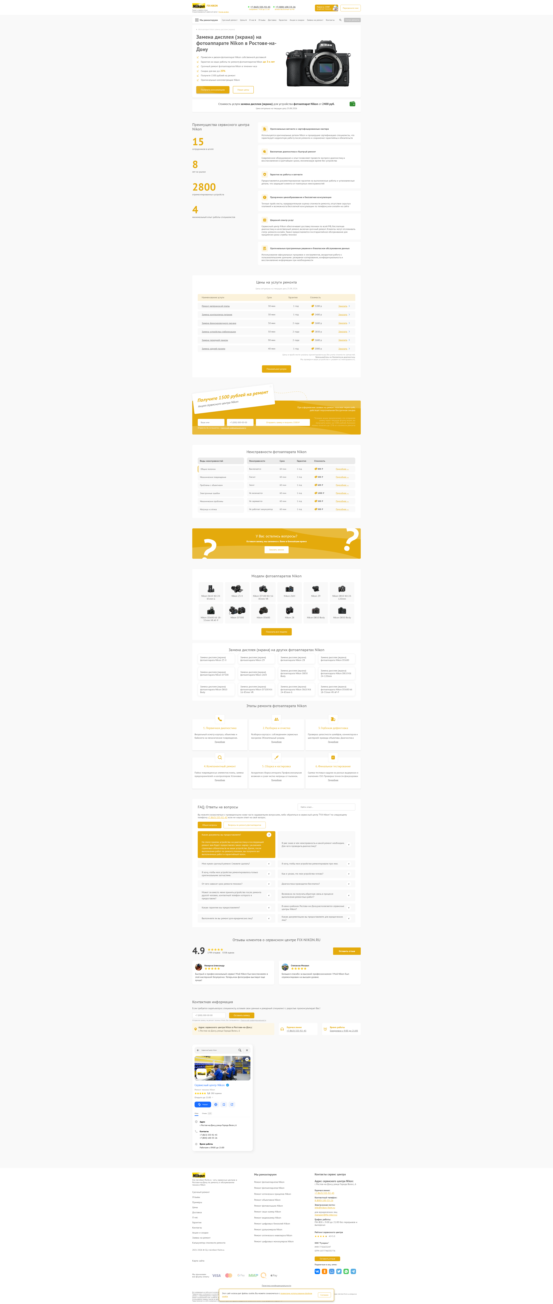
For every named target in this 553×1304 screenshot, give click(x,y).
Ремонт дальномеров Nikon (268, 1229)
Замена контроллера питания (217, 314)
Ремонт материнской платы (216, 306)
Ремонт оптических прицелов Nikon (272, 1193)
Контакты (330, 20)
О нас (251, 20)
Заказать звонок (276, 549)
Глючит (252, 477)
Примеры (197, 1202)
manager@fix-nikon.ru (326, 1214)
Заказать (342, 306)
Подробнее (220, 742)
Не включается (256, 493)
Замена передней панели (215, 340)
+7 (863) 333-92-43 (260, 7)
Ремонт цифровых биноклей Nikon (272, 1223)
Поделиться (317, 1271)
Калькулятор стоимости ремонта (208, 1242)
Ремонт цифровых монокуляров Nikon (274, 1241)
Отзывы (261, 20)
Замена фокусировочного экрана (219, 323)
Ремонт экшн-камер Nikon (267, 1211)
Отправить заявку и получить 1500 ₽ (283, 422)
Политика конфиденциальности (276, 1285)
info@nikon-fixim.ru (325, 1207)
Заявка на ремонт (315, 20)
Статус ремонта (352, 20)
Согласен (324, 1295)
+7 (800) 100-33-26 (286, 7)
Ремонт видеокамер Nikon (267, 1217)
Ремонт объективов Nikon (267, 1199)
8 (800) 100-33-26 (324, 1200)
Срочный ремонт (229, 20)
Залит (251, 485)
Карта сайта (198, 1260)
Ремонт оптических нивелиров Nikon (273, 1235)
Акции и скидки (297, 20)
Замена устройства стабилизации (219, 331)
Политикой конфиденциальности (253, 1020)
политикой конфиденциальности (233, 428)
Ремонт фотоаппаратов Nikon (269, 1182)
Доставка (272, 20)
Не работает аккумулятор (261, 509)
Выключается (255, 469)
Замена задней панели (213, 348)
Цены (242, 20)
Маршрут (205, 1104)
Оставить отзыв (347, 951)
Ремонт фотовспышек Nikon (268, 1205)
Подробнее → (342, 469)
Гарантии (283, 20)
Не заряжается (255, 501)
